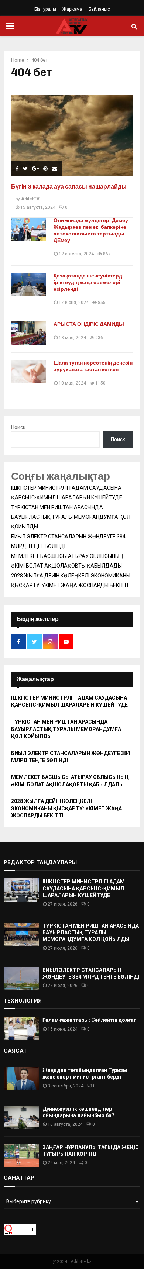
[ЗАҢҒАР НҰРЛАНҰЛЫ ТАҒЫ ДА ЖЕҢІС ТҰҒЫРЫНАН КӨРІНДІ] (21, 1155)
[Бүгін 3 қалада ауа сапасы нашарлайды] (72, 135)
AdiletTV (30, 198)
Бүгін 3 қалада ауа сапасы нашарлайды (69, 186)
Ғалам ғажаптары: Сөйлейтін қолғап (89, 1020)
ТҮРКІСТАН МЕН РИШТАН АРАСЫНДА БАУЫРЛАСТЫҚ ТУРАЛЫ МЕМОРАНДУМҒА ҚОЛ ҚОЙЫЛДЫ (70, 517)
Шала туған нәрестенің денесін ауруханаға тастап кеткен (93, 366)
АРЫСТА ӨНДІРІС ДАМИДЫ (89, 324)
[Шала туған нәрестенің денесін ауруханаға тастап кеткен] (28, 371)
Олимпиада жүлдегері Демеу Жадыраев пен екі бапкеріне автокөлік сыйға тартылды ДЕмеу (91, 230)
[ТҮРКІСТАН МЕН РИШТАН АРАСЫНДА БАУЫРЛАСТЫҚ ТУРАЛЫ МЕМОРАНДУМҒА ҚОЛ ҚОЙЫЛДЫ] (21, 934)
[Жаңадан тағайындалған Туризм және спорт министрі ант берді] (21, 1078)
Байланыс (99, 9)
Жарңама (72, 9)
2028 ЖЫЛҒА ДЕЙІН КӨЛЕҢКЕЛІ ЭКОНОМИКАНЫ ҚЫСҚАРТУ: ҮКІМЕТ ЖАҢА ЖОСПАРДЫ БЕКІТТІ (66, 808)
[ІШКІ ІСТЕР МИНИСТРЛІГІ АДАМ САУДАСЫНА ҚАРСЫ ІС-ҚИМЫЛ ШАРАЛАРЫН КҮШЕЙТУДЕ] (21, 889)
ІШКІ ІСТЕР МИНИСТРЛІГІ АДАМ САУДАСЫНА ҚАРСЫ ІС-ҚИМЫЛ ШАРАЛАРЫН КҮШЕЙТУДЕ (83, 888)
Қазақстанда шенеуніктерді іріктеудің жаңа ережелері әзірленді (89, 282)
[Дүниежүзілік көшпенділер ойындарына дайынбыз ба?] (21, 1117)
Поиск (18, 427)
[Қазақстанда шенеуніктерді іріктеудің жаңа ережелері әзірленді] (28, 284)
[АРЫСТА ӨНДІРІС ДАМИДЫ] (28, 333)
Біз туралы (45, 9)
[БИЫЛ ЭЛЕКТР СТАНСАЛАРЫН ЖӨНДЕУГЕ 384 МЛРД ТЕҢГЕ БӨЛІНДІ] (21, 978)
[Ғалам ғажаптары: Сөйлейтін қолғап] (21, 1028)
